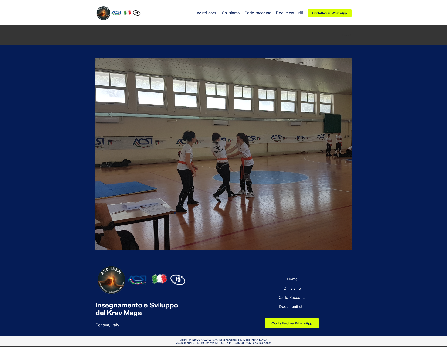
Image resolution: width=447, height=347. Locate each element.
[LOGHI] (118, 7)
